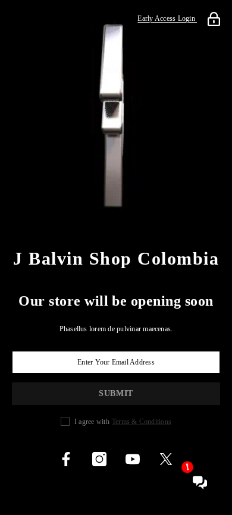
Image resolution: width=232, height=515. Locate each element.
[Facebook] (66, 459)
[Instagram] (99, 459)
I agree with (91, 421)
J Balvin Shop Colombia (116, 259)
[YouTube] (133, 459)
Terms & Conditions (141, 421)
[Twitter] (166, 459)
